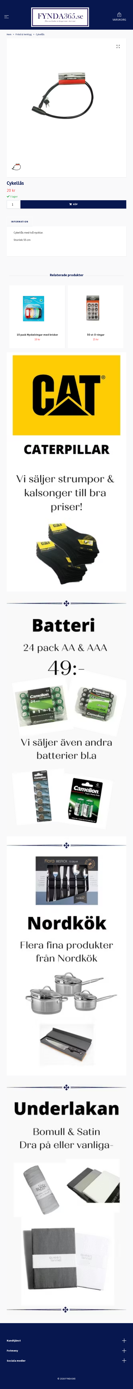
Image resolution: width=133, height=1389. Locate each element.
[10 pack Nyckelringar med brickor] (37, 321)
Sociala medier (16, 1373)
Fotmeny (12, 1363)
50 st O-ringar (95, 347)
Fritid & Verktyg (24, 46)
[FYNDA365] (60, 23)
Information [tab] (19, 234)
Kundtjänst (14, 1353)
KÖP (75, 216)
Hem (9, 46)
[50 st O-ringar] (95, 321)
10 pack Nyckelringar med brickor (37, 347)
